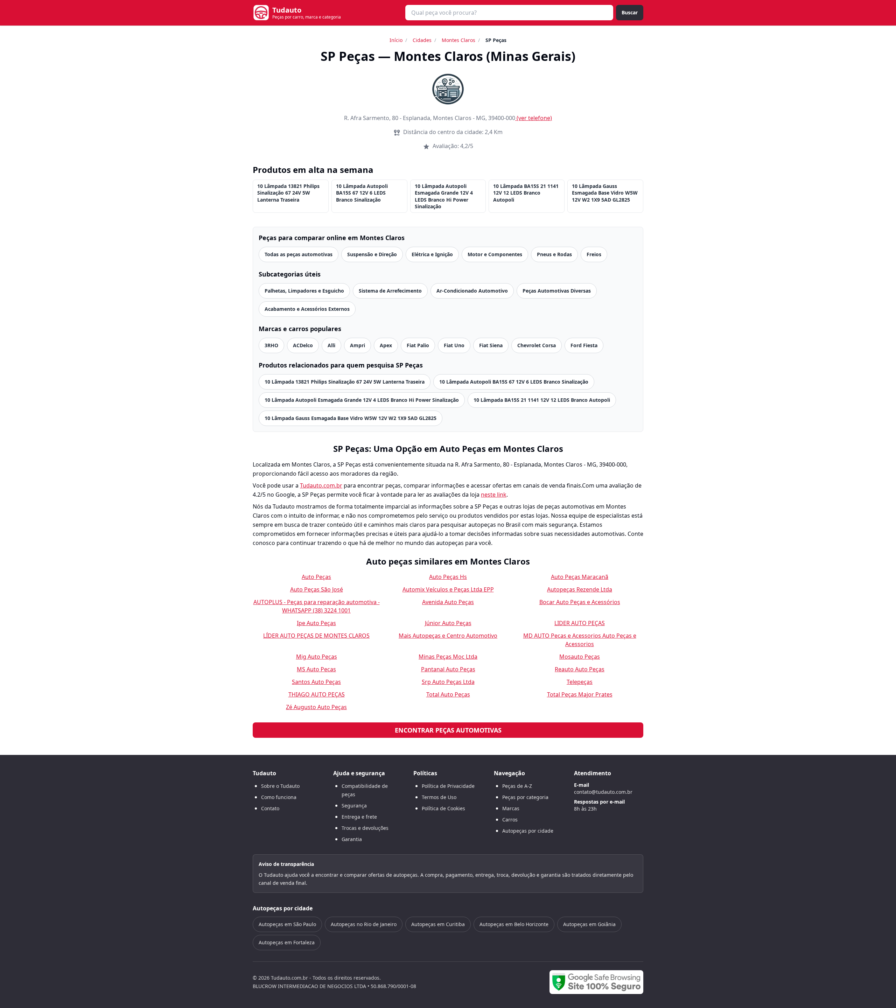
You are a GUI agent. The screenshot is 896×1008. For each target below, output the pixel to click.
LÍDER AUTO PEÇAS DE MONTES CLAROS (316, 635)
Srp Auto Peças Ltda (448, 682)
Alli (331, 345)
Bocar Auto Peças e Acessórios (579, 602)
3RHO (271, 345)
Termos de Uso (439, 797)
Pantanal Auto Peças (448, 669)
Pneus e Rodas (554, 254)
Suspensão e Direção (372, 254)
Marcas (510, 808)
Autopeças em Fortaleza (287, 942)
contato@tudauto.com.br (603, 792)
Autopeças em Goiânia (589, 924)
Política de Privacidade (448, 786)
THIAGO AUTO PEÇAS (316, 694)
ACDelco (303, 345)
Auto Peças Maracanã (579, 577)
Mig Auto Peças (316, 656)
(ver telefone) (534, 118)
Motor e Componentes (495, 254)
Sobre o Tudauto (280, 786)
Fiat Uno (454, 345)
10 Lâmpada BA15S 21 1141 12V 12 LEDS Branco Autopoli (526, 193)
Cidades (422, 40)
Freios (594, 254)
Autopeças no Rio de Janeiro (364, 924)
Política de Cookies (443, 808)
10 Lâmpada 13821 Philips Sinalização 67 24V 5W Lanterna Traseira (288, 193)
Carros (510, 819)
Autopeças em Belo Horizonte (513, 924)
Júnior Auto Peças (448, 623)
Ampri (357, 345)
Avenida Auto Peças (448, 602)
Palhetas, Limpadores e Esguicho (304, 290)
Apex (386, 345)
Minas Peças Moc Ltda (448, 656)
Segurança (354, 805)
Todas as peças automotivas (298, 254)
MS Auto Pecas (316, 669)
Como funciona (278, 797)
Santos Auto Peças (316, 682)
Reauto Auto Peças (579, 669)
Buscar (630, 12)
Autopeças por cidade (527, 830)
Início (396, 40)
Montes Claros (458, 40)
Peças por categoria (525, 797)
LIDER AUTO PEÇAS (579, 623)
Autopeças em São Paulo (287, 924)
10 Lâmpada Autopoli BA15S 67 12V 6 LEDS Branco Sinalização (362, 193)
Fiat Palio (418, 345)
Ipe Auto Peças (316, 623)
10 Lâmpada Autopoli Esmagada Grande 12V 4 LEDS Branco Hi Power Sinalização (444, 196)
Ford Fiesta (583, 345)
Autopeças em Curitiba (438, 924)
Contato (270, 808)
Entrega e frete (359, 816)
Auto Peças (316, 577)
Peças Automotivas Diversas (557, 290)
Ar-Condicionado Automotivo (472, 290)
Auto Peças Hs (448, 577)
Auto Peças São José (316, 589)
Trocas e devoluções (365, 828)
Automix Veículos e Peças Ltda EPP (448, 589)
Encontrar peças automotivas (448, 730)
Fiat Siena (491, 345)
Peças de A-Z (517, 786)
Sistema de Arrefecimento (390, 290)
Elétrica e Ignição (432, 254)
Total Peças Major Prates (579, 694)
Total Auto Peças (448, 694)
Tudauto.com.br (321, 485)
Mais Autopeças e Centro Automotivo (448, 635)
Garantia (352, 839)
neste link (493, 494)
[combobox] (509, 12)
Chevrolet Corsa (536, 345)
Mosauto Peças (579, 656)
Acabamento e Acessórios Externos (307, 309)
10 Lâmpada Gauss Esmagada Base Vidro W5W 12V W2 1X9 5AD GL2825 (605, 193)
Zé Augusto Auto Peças (316, 707)
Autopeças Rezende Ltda (579, 589)
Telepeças (580, 682)
